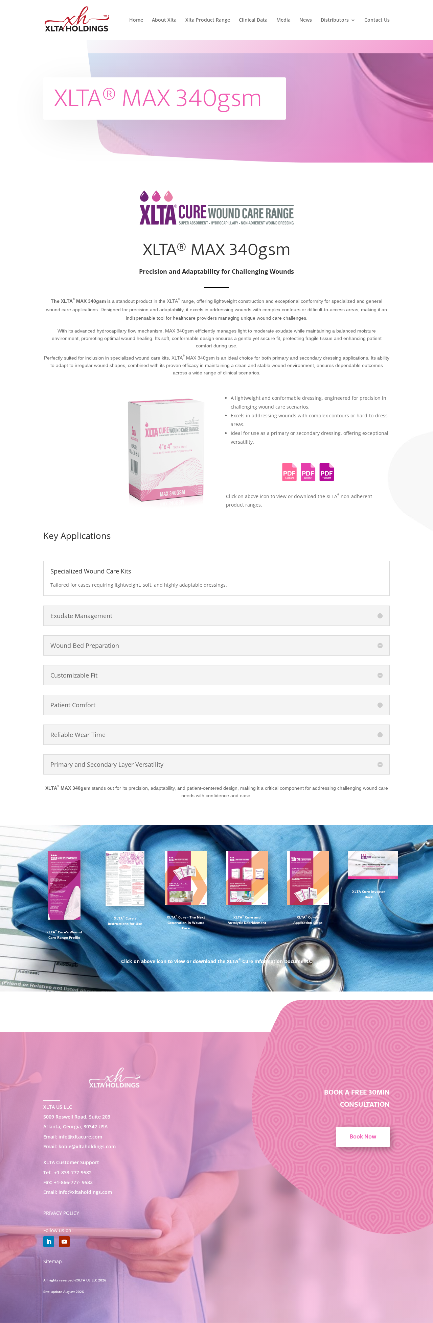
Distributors (335, 20)
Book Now (363, 1137)
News (305, 20)
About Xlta (164, 20)
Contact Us (377, 20)
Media (283, 20)
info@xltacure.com (80, 1136)
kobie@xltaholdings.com (86, 1146)
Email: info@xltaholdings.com (77, 1192)
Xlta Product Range (207, 20)
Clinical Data (253, 20)
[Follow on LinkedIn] (48, 1241)
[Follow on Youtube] (64, 1241)
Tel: (67, 1172)
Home (136, 20)
